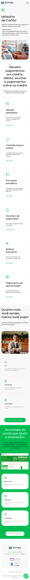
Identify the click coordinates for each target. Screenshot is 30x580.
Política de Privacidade (15, 572)
